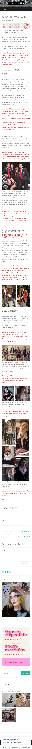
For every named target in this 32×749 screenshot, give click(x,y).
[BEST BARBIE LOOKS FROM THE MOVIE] (9, 715)
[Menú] (4, 9)
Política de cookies (17, 742)
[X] (10, 572)
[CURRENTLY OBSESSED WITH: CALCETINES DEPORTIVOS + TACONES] (9, 700)
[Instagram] (3, 572)
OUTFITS (8, 520)
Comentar (24, 563)
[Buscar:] (16, 673)
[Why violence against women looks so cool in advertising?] (23, 700)
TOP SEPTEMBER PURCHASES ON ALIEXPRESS (24, 534)
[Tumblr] (5, 572)
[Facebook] (8, 572)
